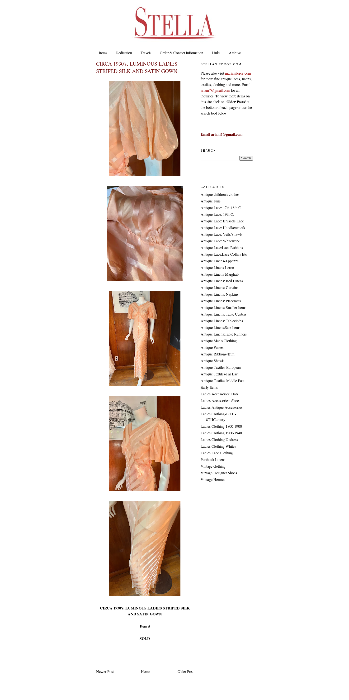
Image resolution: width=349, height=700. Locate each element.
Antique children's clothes (220, 194)
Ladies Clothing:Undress (219, 439)
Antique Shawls (212, 360)
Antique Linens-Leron (217, 267)
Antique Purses (212, 347)
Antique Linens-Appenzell (221, 260)
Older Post (185, 671)
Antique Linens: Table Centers (223, 314)
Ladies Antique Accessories (221, 407)
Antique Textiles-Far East (219, 373)
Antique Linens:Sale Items (220, 327)
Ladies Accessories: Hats (219, 393)
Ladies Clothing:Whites (218, 446)
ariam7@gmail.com (215, 90)
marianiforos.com (238, 73)
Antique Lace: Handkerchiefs (223, 227)
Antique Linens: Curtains (219, 287)
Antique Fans (211, 200)
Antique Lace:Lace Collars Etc (224, 254)
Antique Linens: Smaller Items (223, 307)
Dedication (124, 52)
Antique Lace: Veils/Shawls (221, 234)
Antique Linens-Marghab (220, 274)
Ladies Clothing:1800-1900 (221, 426)
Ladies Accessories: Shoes (220, 400)
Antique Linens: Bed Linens (222, 280)
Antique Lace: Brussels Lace (222, 220)
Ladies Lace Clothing (217, 452)
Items (103, 52)
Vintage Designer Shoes (219, 472)
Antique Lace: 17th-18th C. (221, 207)
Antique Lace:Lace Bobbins (222, 247)
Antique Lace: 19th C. (217, 214)
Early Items (209, 387)
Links (216, 52)
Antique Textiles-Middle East (222, 380)
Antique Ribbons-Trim (217, 353)
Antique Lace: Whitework (220, 240)
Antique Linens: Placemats (221, 300)
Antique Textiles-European (221, 367)
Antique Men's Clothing (219, 340)
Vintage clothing (213, 466)
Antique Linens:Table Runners (224, 333)
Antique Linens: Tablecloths (222, 320)
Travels (146, 52)
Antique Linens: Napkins (219, 294)
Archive (235, 52)
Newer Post (105, 671)
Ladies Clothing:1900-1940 (221, 432)
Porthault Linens (213, 459)
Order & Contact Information (181, 52)
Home (145, 671)
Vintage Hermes (213, 479)
